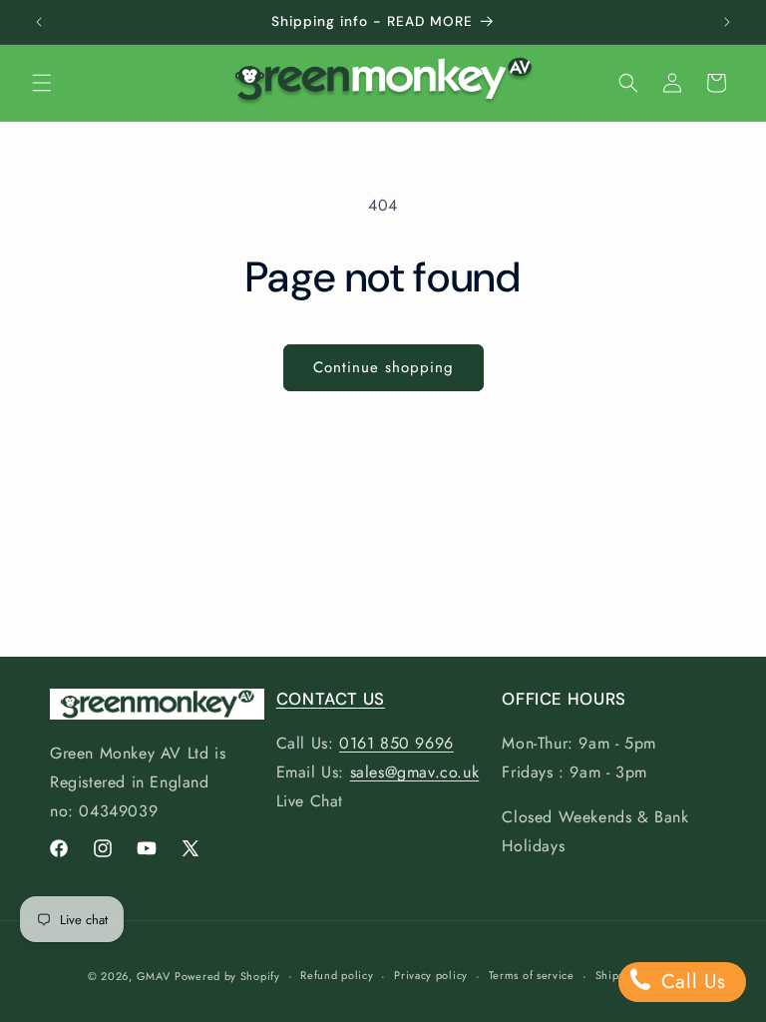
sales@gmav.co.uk (415, 772)
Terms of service (531, 975)
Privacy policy (431, 975)
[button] (42, 83)
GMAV (154, 976)
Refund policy (336, 975)
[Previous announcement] (39, 22)
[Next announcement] (727, 22)
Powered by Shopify (227, 976)
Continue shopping (383, 367)
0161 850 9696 (396, 743)
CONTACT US (330, 699)
